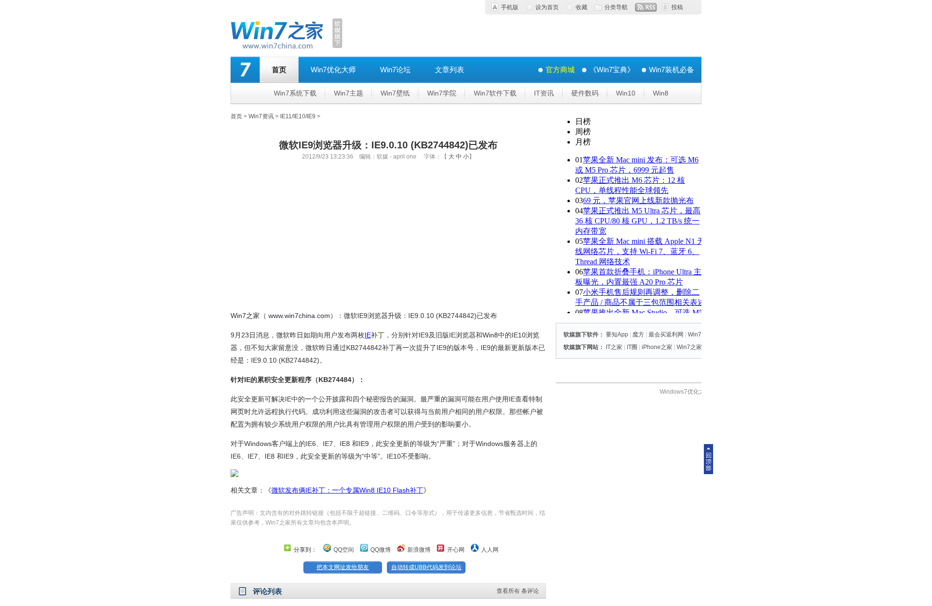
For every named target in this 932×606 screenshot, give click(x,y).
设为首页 (547, 7)
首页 (279, 69)
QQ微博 (380, 549)
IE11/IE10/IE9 (298, 116)
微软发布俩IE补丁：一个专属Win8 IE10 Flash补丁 (347, 490)
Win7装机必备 (671, 69)
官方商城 (560, 69)
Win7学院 (441, 93)
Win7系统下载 (295, 93)
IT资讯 (544, 93)
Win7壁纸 (395, 93)
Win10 (625, 93)
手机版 (509, 7)
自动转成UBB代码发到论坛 (426, 567)
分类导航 (616, 7)
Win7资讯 (261, 116)
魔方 (638, 334)
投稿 (677, 7)
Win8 (660, 93)
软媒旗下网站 (581, 347)
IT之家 (614, 347)
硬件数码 (585, 93)
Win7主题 (348, 93)
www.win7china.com (299, 315)
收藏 (581, 7)
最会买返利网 (666, 334)
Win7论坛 (395, 69)
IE (368, 335)
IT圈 (632, 347)
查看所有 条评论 (518, 591)
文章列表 (449, 69)
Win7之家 (245, 315)
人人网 (490, 549)
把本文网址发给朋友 (342, 567)
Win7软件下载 (495, 93)
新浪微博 (419, 549)
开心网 (456, 549)
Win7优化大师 (333, 69)
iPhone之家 (657, 347)
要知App (617, 334)
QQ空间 (343, 549)
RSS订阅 (646, 7)
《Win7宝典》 (611, 69)
